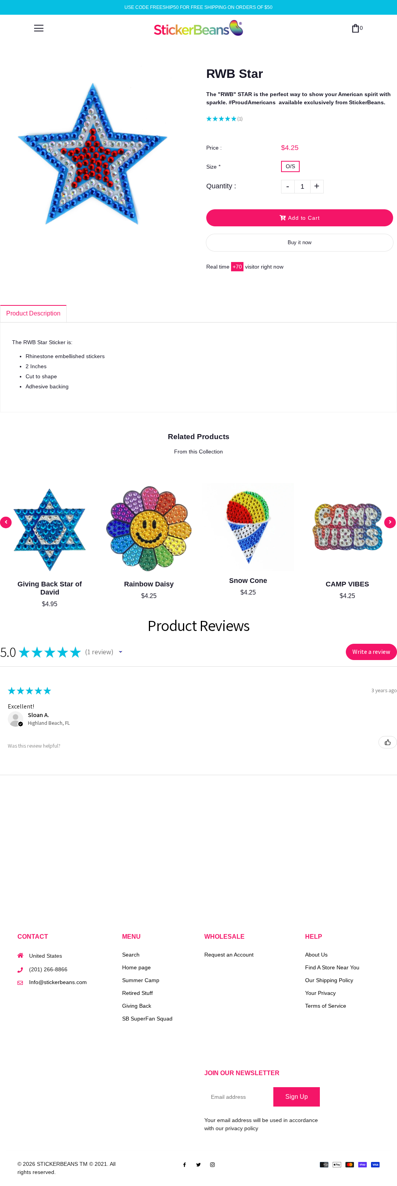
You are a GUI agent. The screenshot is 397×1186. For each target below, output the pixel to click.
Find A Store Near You (332, 967)
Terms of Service (325, 1006)
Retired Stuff (137, 993)
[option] (93, 155)
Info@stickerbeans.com (58, 982)
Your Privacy (320, 993)
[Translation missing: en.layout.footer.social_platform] (184, 1164)
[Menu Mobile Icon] (38, 28)
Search (131, 955)
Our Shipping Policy (329, 980)
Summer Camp (140, 980)
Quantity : (221, 186)
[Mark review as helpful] (387, 742)
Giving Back (136, 1006)
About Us (316, 955)
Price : (214, 148)
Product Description (33, 313)
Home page (136, 967)
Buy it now (299, 242)
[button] (120, 652)
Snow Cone (248, 580)
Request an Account (229, 955)
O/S (290, 166)
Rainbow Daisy (149, 584)
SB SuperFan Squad (147, 1018)
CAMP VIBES (347, 584)
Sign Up (296, 1096)
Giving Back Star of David (49, 588)
